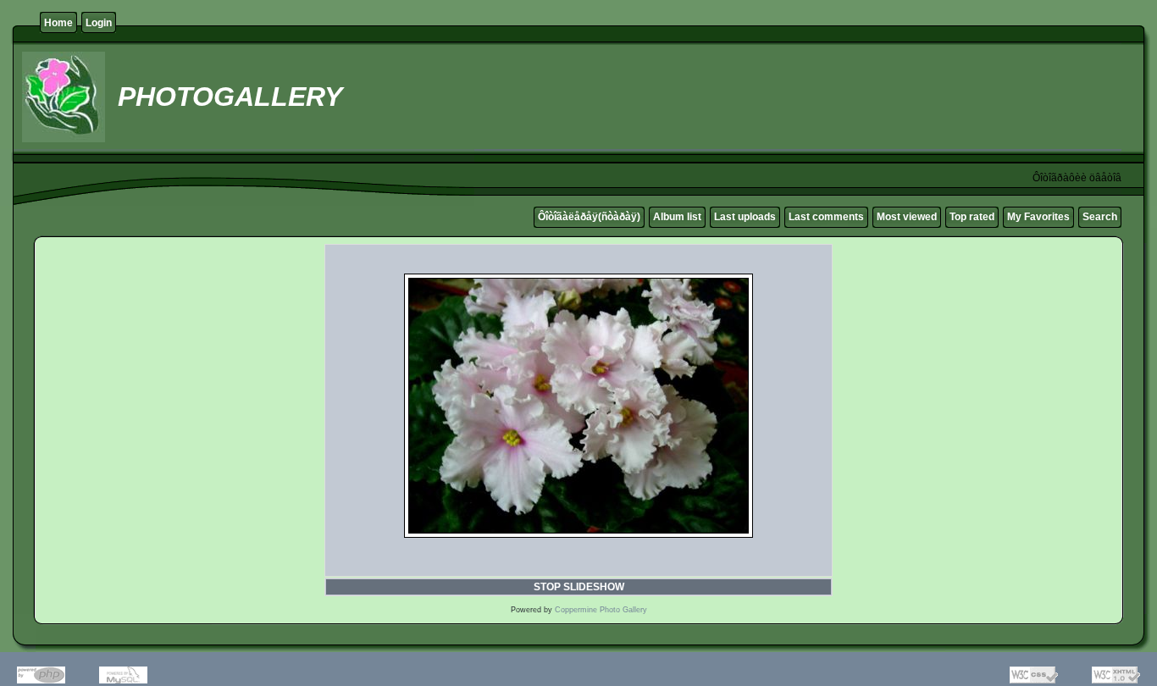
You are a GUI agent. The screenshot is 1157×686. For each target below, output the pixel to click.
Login (99, 23)
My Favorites (1038, 217)
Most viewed (907, 217)
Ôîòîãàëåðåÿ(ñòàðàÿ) (589, 217)
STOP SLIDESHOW (579, 587)
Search (1099, 217)
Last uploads (745, 217)
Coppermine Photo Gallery (601, 610)
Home (58, 23)
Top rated (971, 217)
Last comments (826, 217)
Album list (677, 217)
